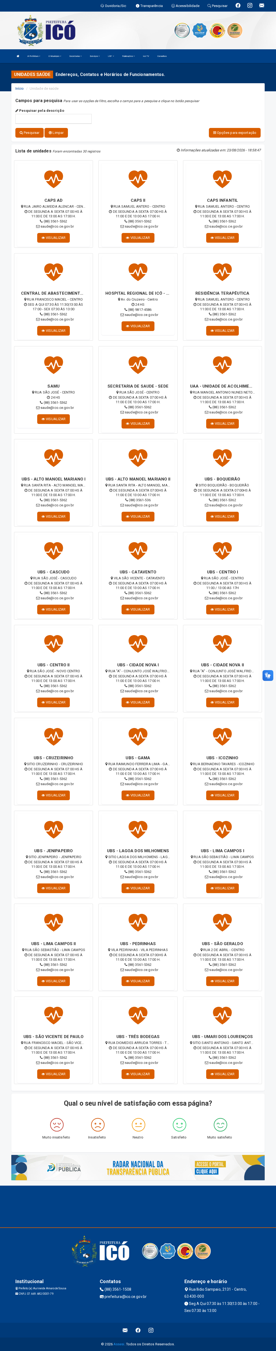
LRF (110, 56)
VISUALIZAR (55, 238)
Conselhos (162, 56)
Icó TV (146, 56)
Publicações (127, 56)
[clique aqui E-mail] (125, 1330)
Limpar (58, 133)
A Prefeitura (33, 56)
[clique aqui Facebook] (138, 1330)
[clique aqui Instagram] (151, 1330)
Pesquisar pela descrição (41, 111)
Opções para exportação (236, 133)
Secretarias (74, 56)
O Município (54, 56)
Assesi (119, 1344)
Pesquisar (31, 133)
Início (19, 88)
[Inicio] (18, 56)
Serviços (94, 56)
